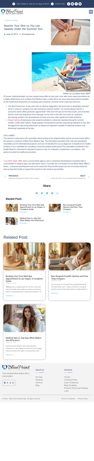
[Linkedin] (80, 4)
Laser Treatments (71, 383)
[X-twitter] (7, 382)
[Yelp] (76, 4)
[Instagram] (68, 4)
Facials (67, 377)
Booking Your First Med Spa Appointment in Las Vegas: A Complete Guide (32, 207)
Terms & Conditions (68, 399)
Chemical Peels (70, 380)
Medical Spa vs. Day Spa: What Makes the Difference (32, 219)
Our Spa (39, 377)
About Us (40, 370)
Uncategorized (28, 34)
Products (39, 380)
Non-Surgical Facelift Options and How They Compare (72, 207)
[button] (91, 12)
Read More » (24, 212)
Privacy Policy (83, 399)
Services (68, 370)
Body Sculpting (70, 385)
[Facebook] (72, 4)
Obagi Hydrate (14, 120)
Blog (37, 385)
